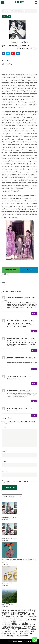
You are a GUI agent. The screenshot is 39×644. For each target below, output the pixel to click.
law (13, 618)
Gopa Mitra (27, 614)
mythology (14, 620)
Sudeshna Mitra (9, 631)
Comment (4, 427)
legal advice (17, 618)
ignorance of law (10, 616)
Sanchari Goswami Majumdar (19, 626)
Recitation (16, 626)
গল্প (13, 11)
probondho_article (15, 624)
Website (4, 471)
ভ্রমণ (9, 635)
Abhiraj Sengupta (7, 610)
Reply (34, 313)
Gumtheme (27, 641)
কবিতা (4, 635)
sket (28, 630)
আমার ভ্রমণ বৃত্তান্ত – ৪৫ (9, 538)
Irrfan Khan (18, 616)
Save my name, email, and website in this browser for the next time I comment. (19, 482)
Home (5, 11)
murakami (33, 618)
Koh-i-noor (25, 616)
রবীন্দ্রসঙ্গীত (14, 636)
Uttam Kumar (29, 633)
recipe (10, 626)
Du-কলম (19, 2)
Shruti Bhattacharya (20, 630)
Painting (32, 619)
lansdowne (9, 618)
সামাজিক (10, 11)
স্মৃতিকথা (25, 635)
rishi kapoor (24, 626)
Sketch (32, 629)
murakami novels (6, 620)
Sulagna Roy (21, 632)
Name (4, 451)
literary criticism (25, 618)
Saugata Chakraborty (28, 628)
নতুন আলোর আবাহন (7, 583)
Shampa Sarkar (8, 630)
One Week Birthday (22, 620)
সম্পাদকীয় (19, 635)
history (3, 616)
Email (4, 461)
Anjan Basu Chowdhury (24, 610)
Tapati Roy (31, 632)
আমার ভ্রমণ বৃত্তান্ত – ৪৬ (9, 517)
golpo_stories (11, 614)
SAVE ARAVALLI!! (8, 604)
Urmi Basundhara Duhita (14, 633)
